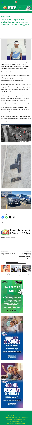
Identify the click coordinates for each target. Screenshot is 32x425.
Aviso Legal (20, 413)
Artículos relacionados (12, 262)
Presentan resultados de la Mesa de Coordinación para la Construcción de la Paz (26, 274)
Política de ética (9, 419)
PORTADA (7, 16)
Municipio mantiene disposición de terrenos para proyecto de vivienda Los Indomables (16, 274)
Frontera (5, 14)
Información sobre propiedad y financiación (16, 415)
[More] (22, 34)
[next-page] (17, 278)
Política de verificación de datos (20, 419)
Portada (12, 237)
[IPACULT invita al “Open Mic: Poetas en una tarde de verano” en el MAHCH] (5, 268)
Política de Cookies (13, 413)
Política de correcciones (23, 417)
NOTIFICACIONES (13, 412)
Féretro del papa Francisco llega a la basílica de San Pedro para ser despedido (25, 256)
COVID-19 (7, 412)
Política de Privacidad (23, 412)
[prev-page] (15, 278)
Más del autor (22, 262)
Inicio (2, 14)
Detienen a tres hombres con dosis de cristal (8, 254)
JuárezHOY (4, 27)
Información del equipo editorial (11, 417)
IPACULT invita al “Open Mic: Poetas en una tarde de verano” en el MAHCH (5, 273)
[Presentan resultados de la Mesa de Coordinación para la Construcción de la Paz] (26, 268)
